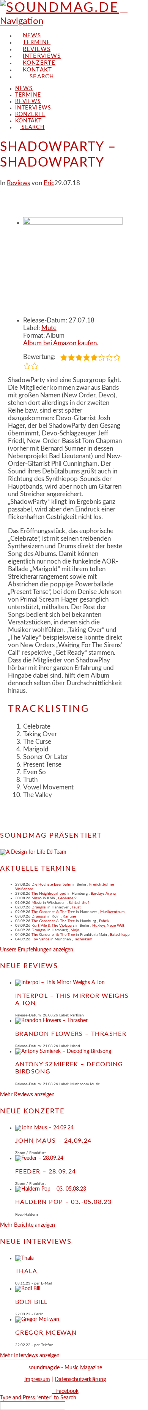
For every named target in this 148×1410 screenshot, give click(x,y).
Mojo (75, 930)
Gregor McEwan (46, 1333)
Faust (76, 907)
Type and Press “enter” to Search (38, 1397)
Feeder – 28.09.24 (45, 1172)
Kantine (69, 916)
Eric (49, 183)
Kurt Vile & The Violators (52, 925)
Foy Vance (40, 939)
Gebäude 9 (67, 898)
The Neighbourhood (48, 894)
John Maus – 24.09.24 (53, 1141)
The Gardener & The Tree (53, 912)
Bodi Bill (31, 1302)
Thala (26, 1271)
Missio (36, 898)
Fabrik (104, 921)
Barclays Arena (103, 894)
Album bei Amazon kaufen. (60, 343)
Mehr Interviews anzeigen (30, 1355)
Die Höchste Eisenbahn (51, 884)
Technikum (83, 939)
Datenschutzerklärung (80, 1379)
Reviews (18, 183)
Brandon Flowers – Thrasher (70, 1034)
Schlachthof (79, 903)
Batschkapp (120, 935)
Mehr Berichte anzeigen (27, 1225)
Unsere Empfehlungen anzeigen (36, 950)
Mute (49, 328)
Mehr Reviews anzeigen (27, 1094)
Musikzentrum (112, 912)
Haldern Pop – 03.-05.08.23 (63, 1202)
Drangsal (38, 907)
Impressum (37, 1379)
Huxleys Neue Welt (108, 925)
